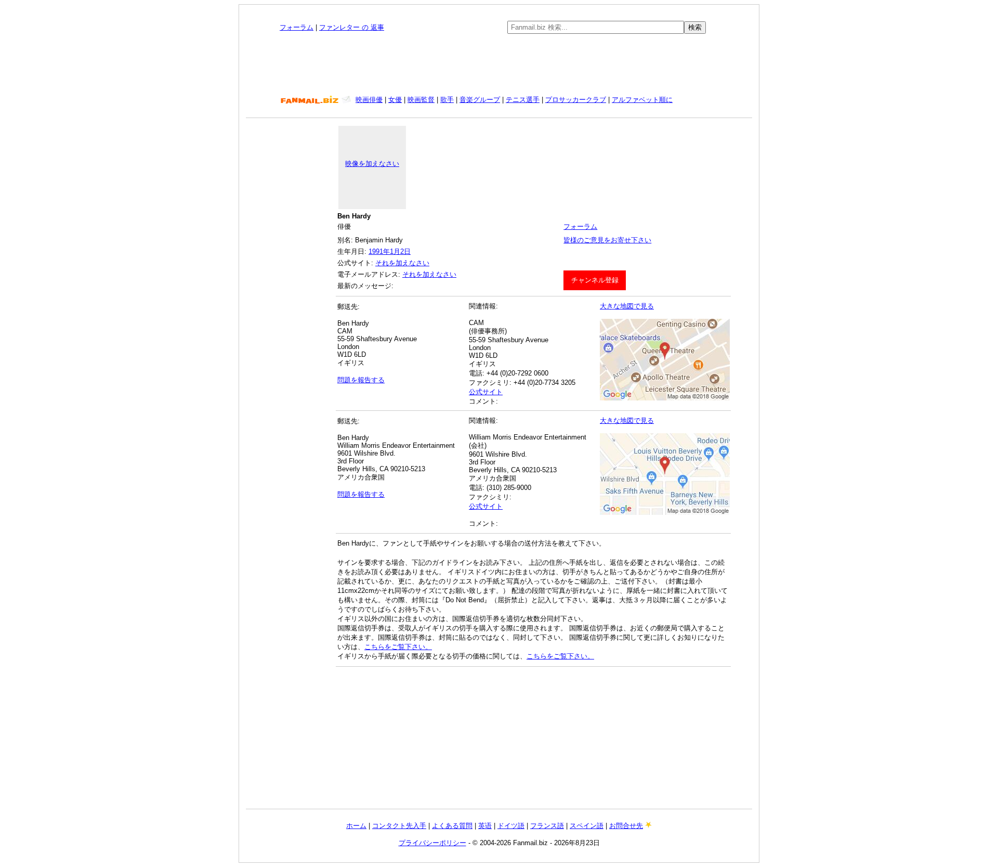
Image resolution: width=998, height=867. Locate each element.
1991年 (379, 251)
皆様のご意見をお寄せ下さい (607, 240)
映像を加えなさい (372, 163)
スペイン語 (586, 826)
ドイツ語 (510, 826)
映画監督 (421, 99)
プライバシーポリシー (432, 843)
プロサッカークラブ (575, 99)
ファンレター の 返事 (351, 27)
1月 (395, 251)
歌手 (447, 99)
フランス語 (547, 826)
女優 (395, 99)
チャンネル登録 (595, 280)
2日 (405, 251)
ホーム (356, 826)
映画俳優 (369, 99)
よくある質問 (452, 826)
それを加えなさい (402, 263)
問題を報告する (361, 380)
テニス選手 (523, 99)
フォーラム (296, 27)
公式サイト (486, 392)
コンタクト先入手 (399, 826)
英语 (485, 826)
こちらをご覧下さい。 (398, 647)
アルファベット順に (642, 99)
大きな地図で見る (627, 306)
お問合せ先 (626, 826)
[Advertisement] (499, 64)
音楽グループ (479, 99)
